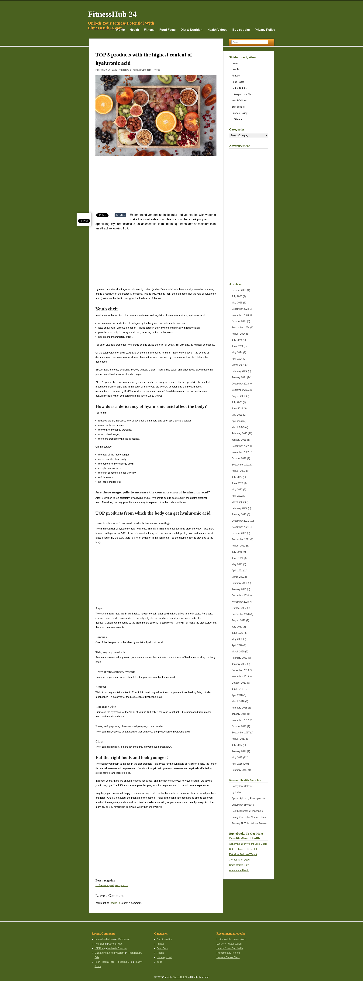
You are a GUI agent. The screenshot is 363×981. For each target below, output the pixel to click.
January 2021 (239, 589)
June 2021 (237, 558)
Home (120, 29)
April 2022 (237, 495)
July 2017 (237, 745)
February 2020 (239, 657)
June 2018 (237, 689)
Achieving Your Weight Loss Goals (248, 843)
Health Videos (217, 29)
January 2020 (239, 664)
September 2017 (241, 732)
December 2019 (240, 670)
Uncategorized (164, 957)
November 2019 (240, 676)
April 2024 (237, 358)
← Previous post (104, 885)
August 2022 (238, 470)
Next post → (121, 885)
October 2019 (239, 682)
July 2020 (237, 626)
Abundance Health (239, 870)
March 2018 (238, 701)
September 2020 (241, 614)
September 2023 (241, 389)
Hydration (237, 792)
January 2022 (239, 514)
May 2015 (237, 757)
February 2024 (239, 371)
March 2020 (238, 651)
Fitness (149, 29)
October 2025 (239, 290)
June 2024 (237, 346)
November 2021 (240, 527)
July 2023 (237, 402)
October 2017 (239, 726)
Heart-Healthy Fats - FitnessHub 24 (113, 962)
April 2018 (237, 695)
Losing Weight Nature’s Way (231, 939)
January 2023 (239, 439)
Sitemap (238, 119)
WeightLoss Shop (243, 94)
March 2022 (238, 502)
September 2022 (241, 464)
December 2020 (240, 595)
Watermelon (124, 939)
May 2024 (237, 352)
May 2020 (237, 639)
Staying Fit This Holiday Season (249, 823)
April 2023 (237, 421)
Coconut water (115, 943)
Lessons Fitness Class (228, 957)
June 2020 (237, 632)
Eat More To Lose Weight (243, 854)
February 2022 (239, 508)
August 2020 (238, 620)
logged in (115, 903)
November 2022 (240, 452)
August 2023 (238, 396)
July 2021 (237, 551)
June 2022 (237, 483)
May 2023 (237, 414)
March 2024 (238, 365)
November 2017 (240, 720)
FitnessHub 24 (112, 14)
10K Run (99, 948)
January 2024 (239, 377)
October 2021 (239, 533)
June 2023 (237, 408)
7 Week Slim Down (239, 859)
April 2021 (237, 570)
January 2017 (239, 751)
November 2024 (240, 315)
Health (134, 29)
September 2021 (241, 539)
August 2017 (238, 738)
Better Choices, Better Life (243, 849)
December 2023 (240, 383)
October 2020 (239, 608)
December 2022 (240, 446)
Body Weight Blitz (239, 865)
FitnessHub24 (180, 977)
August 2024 (238, 333)
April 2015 (237, 763)
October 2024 (239, 321)
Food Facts (167, 29)
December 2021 (240, 520)
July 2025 (237, 296)
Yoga (159, 962)
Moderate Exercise (117, 948)
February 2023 (239, 433)
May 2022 (237, 489)
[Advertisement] (155, 186)
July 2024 (237, 340)
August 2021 (238, 545)
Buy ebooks (241, 29)
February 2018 (239, 707)
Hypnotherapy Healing (228, 953)
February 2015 (239, 770)
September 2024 (241, 327)
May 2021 (237, 564)
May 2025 (237, 302)
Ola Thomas (133, 70)
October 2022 (239, 458)
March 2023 (238, 427)
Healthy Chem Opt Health (229, 948)
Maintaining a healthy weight (109, 953)
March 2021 (238, 576)
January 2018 (239, 713)
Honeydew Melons (242, 786)
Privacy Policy (265, 29)
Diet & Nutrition (191, 29)
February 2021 (239, 583)
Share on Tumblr (120, 215)
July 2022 (237, 477)
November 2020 (240, 601)
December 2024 (240, 308)
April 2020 (237, 645)
